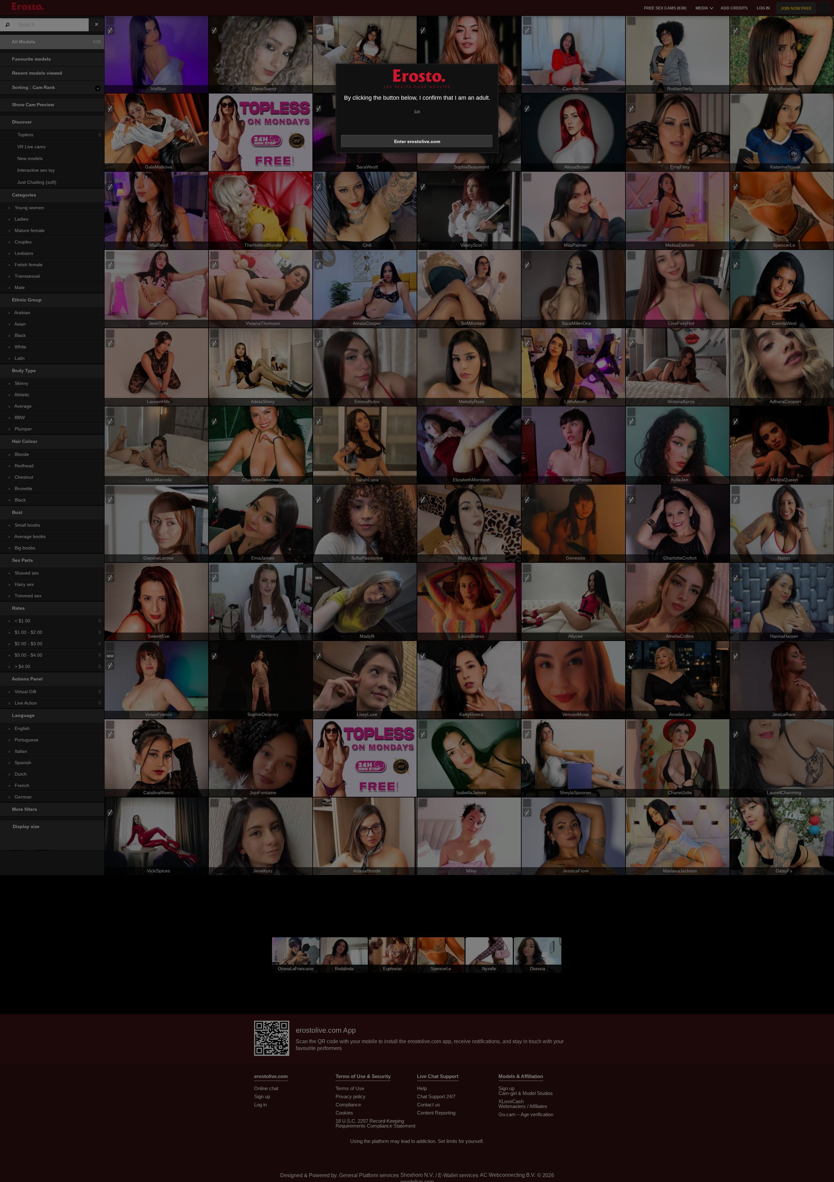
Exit (417, 111)
